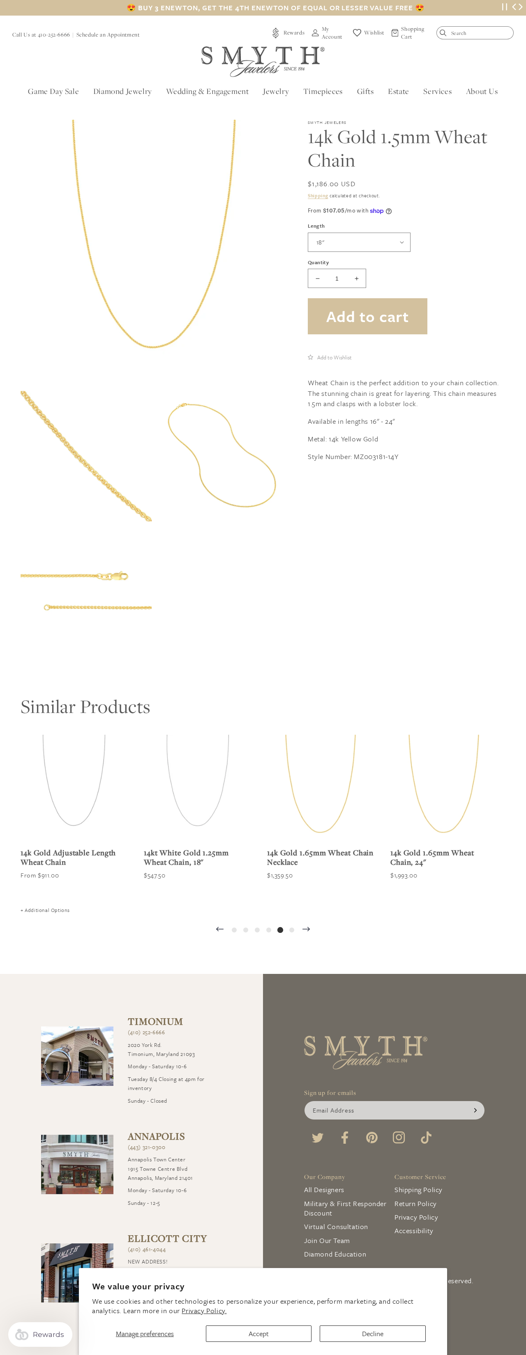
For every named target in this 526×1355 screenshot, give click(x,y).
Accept (259, 1333)
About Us (482, 91)
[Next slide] (306, 930)
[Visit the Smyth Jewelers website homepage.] (263, 61)
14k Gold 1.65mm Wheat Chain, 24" (432, 857)
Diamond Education (335, 1254)
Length (316, 225)
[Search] (445, 35)
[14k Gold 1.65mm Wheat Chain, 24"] (443, 788)
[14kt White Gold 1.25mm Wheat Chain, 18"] (197, 788)
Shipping (318, 195)
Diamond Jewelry (122, 91)
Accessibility (414, 1230)
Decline (372, 1333)
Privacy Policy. (204, 1310)
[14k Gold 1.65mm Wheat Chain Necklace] (320, 788)
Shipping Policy (418, 1189)
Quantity (318, 262)
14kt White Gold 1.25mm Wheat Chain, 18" (186, 857)
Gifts (365, 91)
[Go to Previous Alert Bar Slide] (514, 7)
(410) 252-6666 (146, 1032)
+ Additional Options (45, 910)
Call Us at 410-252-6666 (41, 34)
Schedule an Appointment (108, 34)
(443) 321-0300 (146, 1147)
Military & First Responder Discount (345, 1208)
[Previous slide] (220, 930)
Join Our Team (327, 1240)
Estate (398, 91)
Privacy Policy (416, 1217)
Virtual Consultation (336, 1226)
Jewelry (276, 91)
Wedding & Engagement (207, 91)
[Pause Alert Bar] (505, 8)
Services (437, 91)
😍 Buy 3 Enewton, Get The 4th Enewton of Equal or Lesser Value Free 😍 (275, 7)
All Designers (324, 1189)
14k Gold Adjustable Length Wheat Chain (68, 857)
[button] (330, 357)
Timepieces (323, 91)
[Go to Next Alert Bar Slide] (520, 7)
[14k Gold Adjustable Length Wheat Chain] (74, 788)
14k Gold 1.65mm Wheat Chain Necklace (320, 857)
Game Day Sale (53, 91)
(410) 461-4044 (147, 1249)
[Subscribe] (475, 1110)
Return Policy (415, 1203)
